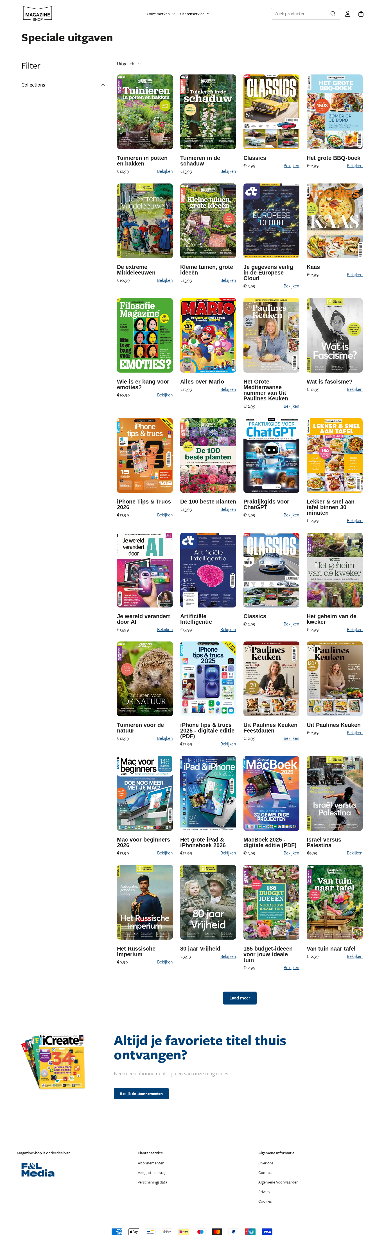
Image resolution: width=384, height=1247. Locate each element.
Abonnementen (151, 1163)
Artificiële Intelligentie (196, 619)
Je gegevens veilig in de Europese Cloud (268, 272)
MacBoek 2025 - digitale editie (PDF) (270, 842)
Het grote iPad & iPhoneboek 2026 (203, 842)
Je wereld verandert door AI (143, 619)
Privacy (264, 1191)
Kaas (313, 267)
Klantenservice (191, 14)
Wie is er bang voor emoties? (143, 384)
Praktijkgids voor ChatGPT (266, 504)
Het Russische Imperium (136, 951)
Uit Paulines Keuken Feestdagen (270, 727)
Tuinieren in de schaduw (200, 160)
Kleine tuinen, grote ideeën (206, 269)
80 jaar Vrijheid (200, 948)
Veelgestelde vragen (154, 1172)
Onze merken (158, 14)
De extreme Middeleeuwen (136, 269)
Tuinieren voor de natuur (140, 727)
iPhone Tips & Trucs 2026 (144, 504)
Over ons (266, 1163)
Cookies (265, 1201)
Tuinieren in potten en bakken (142, 160)
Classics (254, 158)
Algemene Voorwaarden (278, 1182)
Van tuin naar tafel (331, 948)
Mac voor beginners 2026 (143, 842)
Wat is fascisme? (330, 381)
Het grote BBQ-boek (333, 158)
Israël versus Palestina (324, 842)
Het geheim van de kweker (331, 619)
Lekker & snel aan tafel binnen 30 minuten (330, 507)
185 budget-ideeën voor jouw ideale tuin (268, 954)
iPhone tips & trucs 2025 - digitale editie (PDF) (207, 730)
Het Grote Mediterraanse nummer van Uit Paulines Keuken (265, 390)
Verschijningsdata (152, 1182)
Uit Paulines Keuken (334, 725)
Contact (265, 1172)
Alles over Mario (202, 381)
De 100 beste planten (208, 501)
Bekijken (165, 171)
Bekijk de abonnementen (141, 1093)
